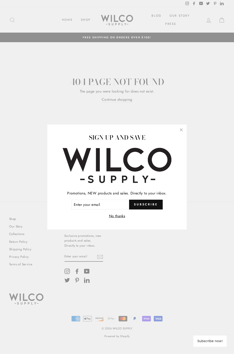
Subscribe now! (210, 341)
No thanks (117, 216)
